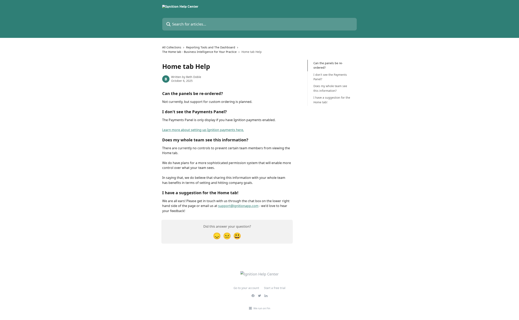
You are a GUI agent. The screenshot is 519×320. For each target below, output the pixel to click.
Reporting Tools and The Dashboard (210, 47)
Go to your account (246, 288)
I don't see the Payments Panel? (330, 77)
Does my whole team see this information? (330, 88)
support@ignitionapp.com (238, 206)
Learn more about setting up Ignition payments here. (203, 130)
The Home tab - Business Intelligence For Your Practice (199, 52)
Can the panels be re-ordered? (328, 65)
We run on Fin (261, 308)
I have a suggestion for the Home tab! (331, 100)
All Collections (171, 47)
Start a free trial (274, 288)
